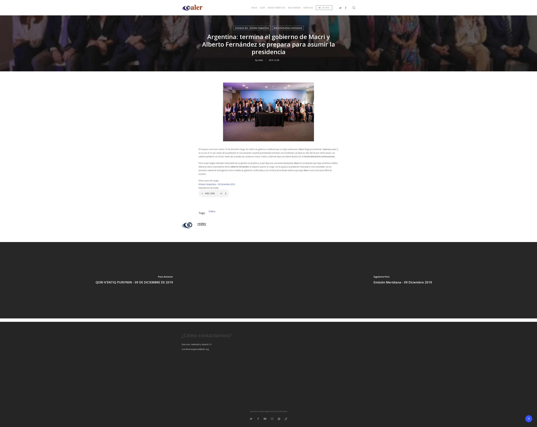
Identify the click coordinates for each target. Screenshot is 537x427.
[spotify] (279, 419)
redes (260, 60)
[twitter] (340, 7)
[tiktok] (286, 419)
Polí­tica (212, 211)
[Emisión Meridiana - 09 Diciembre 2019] (402, 280)
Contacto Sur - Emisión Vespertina (252, 28)
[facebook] (345, 7)
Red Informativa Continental (288, 28)
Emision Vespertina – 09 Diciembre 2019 (217, 184)
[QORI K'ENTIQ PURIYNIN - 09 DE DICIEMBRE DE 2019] (134, 280)
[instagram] (272, 419)
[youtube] (265, 419)
